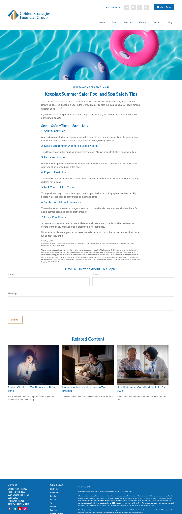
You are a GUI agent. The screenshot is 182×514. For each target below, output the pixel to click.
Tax (51, 503)
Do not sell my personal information (131, 512)
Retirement (55, 488)
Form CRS (86, 487)
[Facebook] (139, 7)
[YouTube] (133, 7)
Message (12, 293)
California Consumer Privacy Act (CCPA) (150, 510)
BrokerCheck (127, 491)
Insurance (54, 499)
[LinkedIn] (126, 7)
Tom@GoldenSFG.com (18, 503)
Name (11, 274)
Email (95, 274)
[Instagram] (25, 508)
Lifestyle (54, 510)
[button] (102, 22)
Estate (53, 495)
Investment (55, 492)
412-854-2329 (114, 7)
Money (53, 506)
